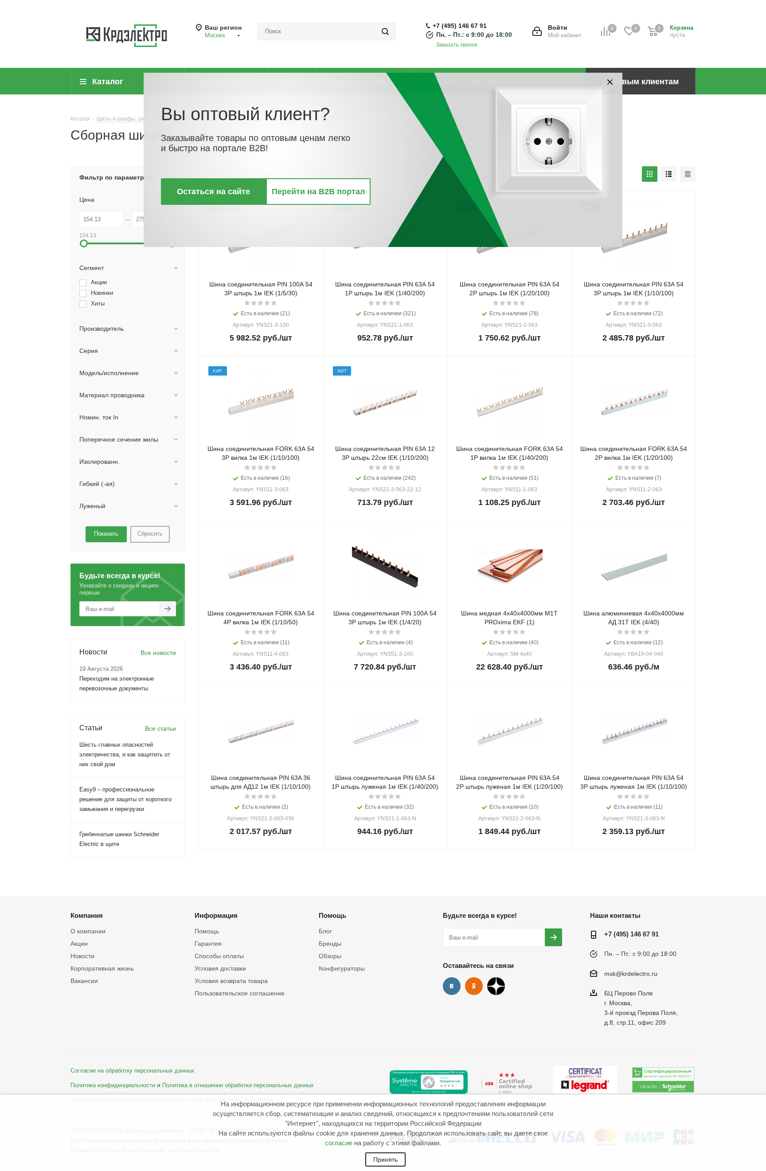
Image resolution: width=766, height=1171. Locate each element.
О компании (88, 931)
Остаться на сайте (213, 191)
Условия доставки (220, 968)
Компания (86, 915)
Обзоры (330, 956)
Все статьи (160, 728)
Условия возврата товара (231, 980)
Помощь (207, 931)
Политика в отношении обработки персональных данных (238, 1085)
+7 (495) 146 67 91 (460, 25)
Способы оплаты (219, 956)
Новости (82, 956)
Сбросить (150, 533)
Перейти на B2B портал (318, 191)
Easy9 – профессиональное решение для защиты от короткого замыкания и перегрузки (125, 799)
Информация (216, 915)
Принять (385, 1159)
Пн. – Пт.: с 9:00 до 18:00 (474, 34)
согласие (338, 1143)
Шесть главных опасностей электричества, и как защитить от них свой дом (124, 754)
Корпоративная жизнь (102, 968)
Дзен (496, 986)
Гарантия (208, 943)
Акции (79, 943)
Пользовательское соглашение (240, 993)
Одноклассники (474, 986)
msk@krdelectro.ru (630, 973)
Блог (325, 931)
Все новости (158, 652)
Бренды (330, 943)
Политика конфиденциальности (112, 1085)
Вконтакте (452, 986)
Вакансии (84, 980)
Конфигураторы (342, 968)
